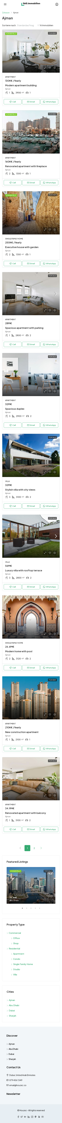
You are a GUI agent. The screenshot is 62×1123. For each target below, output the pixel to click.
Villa (15, 974)
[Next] (41, 848)
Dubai (12, 1010)
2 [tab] (28, 909)
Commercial (15, 932)
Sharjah (12, 1015)
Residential (14, 948)
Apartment (18, 953)
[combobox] (28, 25)
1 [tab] (23, 909)
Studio (16, 969)
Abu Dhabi (14, 1005)
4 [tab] (36, 909)
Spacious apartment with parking (24, 327)
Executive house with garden (21, 247)
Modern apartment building (21, 85)
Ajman (12, 1000)
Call (14, 102)
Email (32, 102)
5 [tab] (41, 909)
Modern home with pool (18, 651)
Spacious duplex (14, 408)
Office (16, 938)
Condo (16, 958)
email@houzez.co (17, 1085)
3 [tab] (32, 909)
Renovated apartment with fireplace (26, 166)
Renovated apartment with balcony (25, 812)
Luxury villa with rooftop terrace (23, 570)
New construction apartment (21, 732)
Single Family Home (23, 964)
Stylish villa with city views (20, 489)
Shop (16, 943)
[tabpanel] (31, 885)
